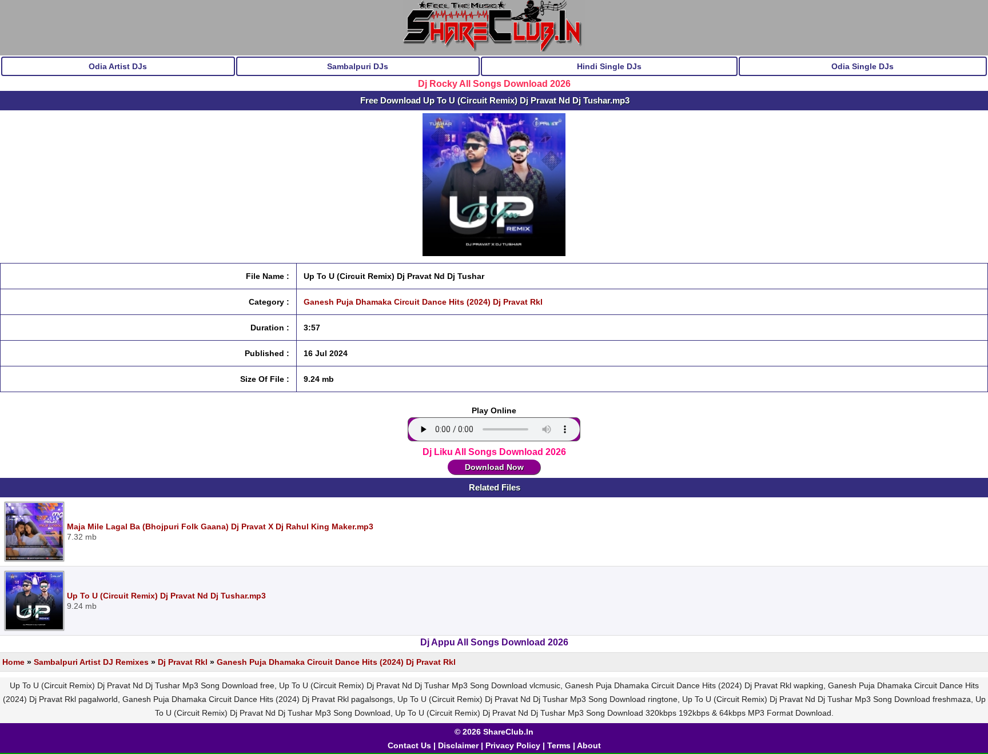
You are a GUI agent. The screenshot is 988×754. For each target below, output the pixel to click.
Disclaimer (458, 745)
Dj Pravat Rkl (183, 662)
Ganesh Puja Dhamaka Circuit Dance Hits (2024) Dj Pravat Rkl (423, 301)
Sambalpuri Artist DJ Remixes (91, 662)
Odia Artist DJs (118, 66)
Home (13, 662)
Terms (559, 745)
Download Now (494, 467)
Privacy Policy (512, 745)
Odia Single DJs (862, 66)
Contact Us (409, 745)
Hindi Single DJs (609, 66)
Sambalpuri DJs (357, 66)
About (589, 745)
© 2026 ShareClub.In (494, 731)
